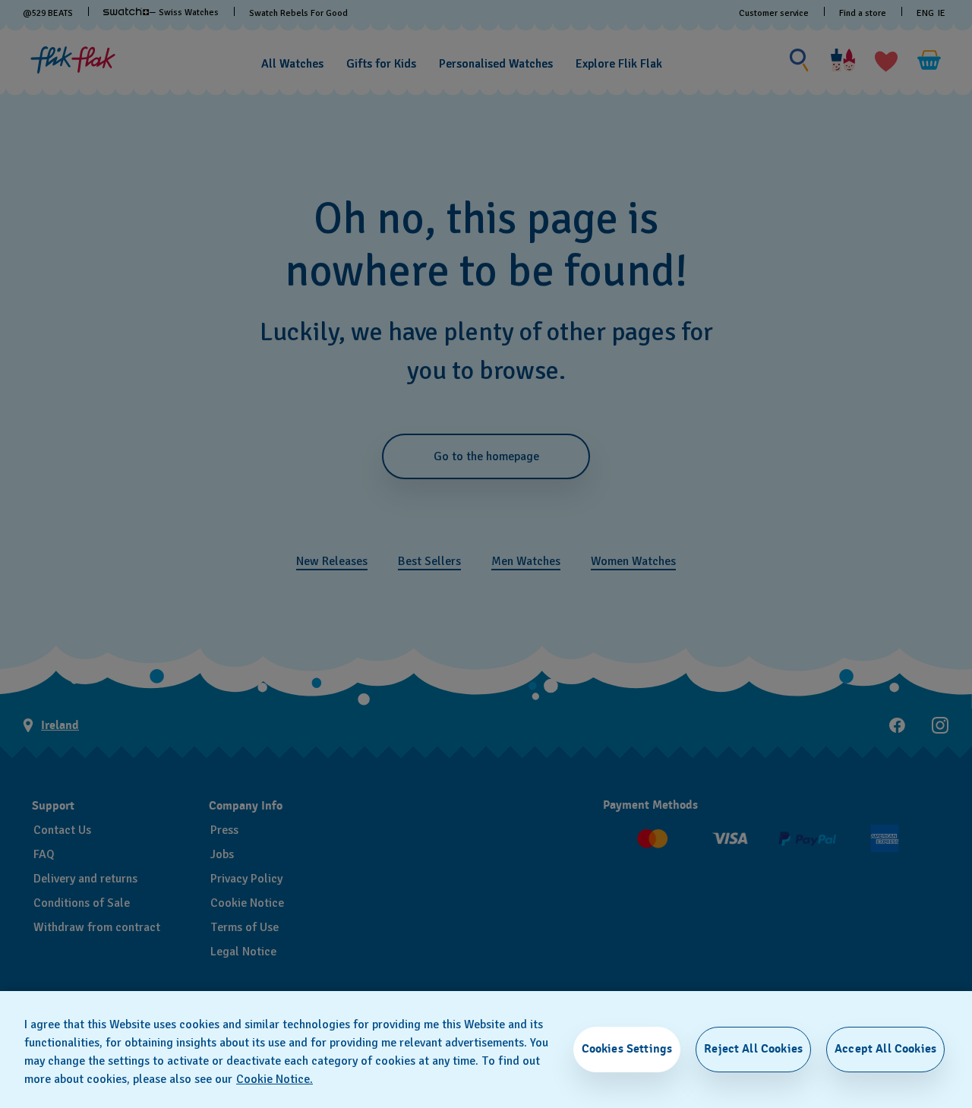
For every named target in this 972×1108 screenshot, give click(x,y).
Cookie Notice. (274, 1079)
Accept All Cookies (885, 1048)
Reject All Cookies (753, 1048)
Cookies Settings (627, 1048)
